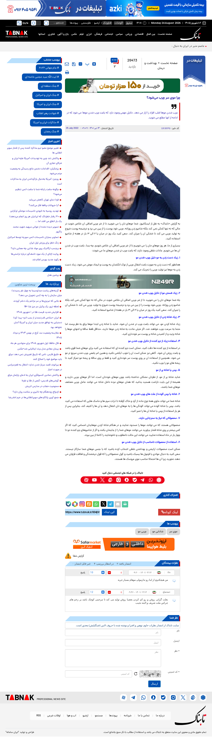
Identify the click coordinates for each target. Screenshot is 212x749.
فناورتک (107, 23)
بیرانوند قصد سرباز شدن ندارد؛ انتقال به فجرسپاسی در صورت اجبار (35, 367)
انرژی (89, 34)
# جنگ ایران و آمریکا (48, 104)
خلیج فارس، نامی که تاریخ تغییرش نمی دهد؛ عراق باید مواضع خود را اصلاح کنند (35, 357)
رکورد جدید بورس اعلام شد (45, 260)
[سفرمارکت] (123, 544)
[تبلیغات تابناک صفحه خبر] (194, 73)
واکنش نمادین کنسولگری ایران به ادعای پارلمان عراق (33, 375)
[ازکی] (156, 8)
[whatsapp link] (150, 480)
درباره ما (160, 716)
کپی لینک (109, 512)
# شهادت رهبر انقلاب (47, 114)
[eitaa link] (110, 480)
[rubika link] (158, 480)
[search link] (46, 22)
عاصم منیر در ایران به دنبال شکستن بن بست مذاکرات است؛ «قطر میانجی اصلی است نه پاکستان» (147, 46)
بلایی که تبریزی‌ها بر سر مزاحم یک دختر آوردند (36, 301)
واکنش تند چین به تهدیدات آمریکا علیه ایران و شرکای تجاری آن (37, 161)
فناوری (51, 34)
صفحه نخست (165, 34)
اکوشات (118, 23)
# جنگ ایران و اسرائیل (47, 95)
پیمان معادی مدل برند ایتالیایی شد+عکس (38, 349)
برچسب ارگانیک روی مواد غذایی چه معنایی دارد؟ (35, 248)
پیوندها (74, 23)
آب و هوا (71, 716)
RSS (38, 716)
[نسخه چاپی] (125, 504)
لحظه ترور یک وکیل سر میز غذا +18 (41, 307)
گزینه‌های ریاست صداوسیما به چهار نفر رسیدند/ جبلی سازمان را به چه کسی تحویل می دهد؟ (37, 293)
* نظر (176, 651)
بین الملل (150, 34)
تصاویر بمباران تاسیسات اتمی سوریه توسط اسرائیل (33, 237)
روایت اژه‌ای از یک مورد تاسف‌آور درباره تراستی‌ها (35, 254)
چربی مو (142, 532)
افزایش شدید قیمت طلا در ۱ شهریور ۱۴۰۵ (38, 312)
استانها (42, 34)
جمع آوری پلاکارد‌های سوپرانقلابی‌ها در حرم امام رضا (33, 398)
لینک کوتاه (171, 512)
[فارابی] (122, 85)
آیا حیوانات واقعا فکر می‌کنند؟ (44, 205)
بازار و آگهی (63, 34)
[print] (67, 72)
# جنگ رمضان (51, 132)
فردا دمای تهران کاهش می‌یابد (44, 200)
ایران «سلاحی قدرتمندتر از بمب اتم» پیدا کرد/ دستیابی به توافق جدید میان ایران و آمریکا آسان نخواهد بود (37, 322)
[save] (74, 64)
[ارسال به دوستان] (118, 504)
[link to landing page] (191, 34)
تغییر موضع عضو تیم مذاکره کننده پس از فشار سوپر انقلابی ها (34, 150)
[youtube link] (94, 480)
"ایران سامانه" (12, 732)
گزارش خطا (78, 556)
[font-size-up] (94, 64)
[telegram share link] (110, 504)
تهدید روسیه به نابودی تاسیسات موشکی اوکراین (34, 211)
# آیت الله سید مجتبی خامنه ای (42, 77)
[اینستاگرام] (81, 503)
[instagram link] (118, 480)
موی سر (173, 532)
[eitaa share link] (89, 504)
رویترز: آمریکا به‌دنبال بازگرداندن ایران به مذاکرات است (36, 181)
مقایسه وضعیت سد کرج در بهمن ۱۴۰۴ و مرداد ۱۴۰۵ (37, 335)
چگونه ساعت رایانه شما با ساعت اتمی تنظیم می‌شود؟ (38, 192)
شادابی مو (157, 532)
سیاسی (119, 34)
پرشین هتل (53, 275)
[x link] (102, 480)
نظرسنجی (86, 23)
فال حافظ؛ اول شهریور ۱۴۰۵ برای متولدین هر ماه (35, 343)
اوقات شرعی (53, 716)
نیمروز (129, 23)
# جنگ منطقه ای (50, 86)
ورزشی (128, 34)
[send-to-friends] (67, 64)
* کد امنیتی (173, 672)
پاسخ (83, 572)
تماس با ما (143, 716)
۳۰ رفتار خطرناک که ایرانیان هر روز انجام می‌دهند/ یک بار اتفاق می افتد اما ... (35, 219)
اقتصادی (139, 34)
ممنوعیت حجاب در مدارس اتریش (42, 386)
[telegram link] (142, 480)
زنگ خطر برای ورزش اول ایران (44, 243)
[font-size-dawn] (80, 64)
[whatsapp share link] (96, 504)
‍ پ (86, 64)
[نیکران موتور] (122, 282)
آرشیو (97, 23)
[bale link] (134, 480)
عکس (74, 34)
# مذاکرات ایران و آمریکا (46, 123)
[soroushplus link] (126, 480)
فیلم (81, 34)
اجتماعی (109, 34)
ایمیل (176, 641)
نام (178, 631)
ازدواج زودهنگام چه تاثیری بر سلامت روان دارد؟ (36, 392)
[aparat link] (86, 480)
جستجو (99, 716)
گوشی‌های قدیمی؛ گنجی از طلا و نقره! (40, 381)
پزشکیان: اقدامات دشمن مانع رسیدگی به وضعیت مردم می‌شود (36, 171)
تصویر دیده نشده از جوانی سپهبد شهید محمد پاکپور (37, 229)
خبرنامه (127, 716)
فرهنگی (98, 34)
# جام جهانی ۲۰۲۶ (49, 68)
